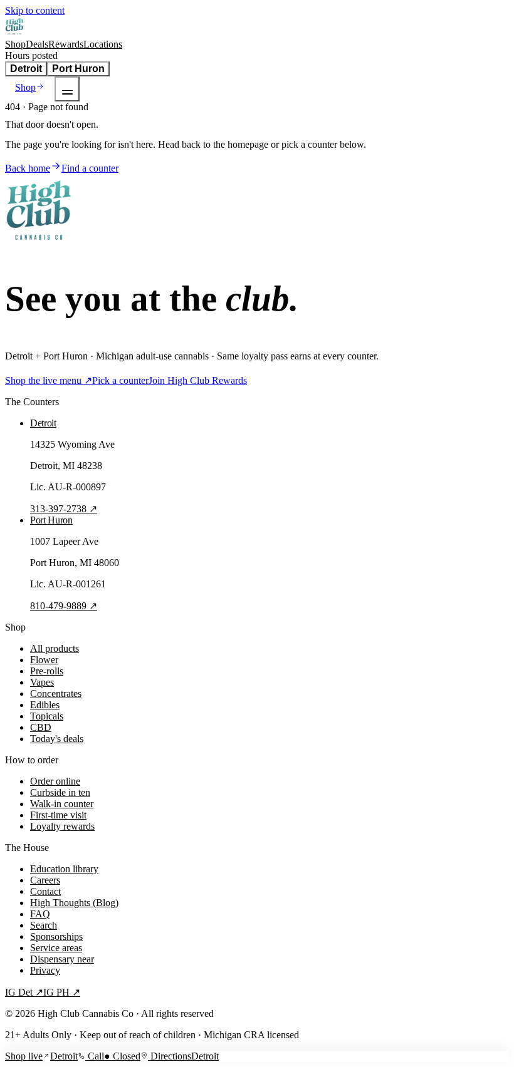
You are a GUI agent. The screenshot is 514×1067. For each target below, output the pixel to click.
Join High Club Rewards (198, 380)
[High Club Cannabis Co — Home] (14, 33)
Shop (15, 44)
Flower (44, 659)
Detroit (26, 68)
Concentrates (55, 693)
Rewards (65, 44)
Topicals (46, 716)
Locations (102, 44)
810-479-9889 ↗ (63, 606)
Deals (37, 44)
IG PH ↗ (61, 992)
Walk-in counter (61, 803)
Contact (45, 891)
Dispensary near (62, 959)
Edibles (45, 704)
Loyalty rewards (62, 826)
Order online (55, 781)
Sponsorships (56, 936)
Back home (27, 168)
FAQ (40, 914)
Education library (64, 868)
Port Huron (78, 68)
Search (43, 925)
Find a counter (89, 168)
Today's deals (56, 738)
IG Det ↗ (24, 992)
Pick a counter (120, 380)
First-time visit (58, 815)
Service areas (56, 947)
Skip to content (35, 10)
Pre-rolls (46, 671)
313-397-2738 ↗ (63, 508)
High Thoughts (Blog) (74, 902)
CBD (40, 727)
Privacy (45, 970)
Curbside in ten (60, 792)
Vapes (42, 682)
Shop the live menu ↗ (48, 380)
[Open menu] (67, 88)
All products (54, 648)
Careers (45, 880)
